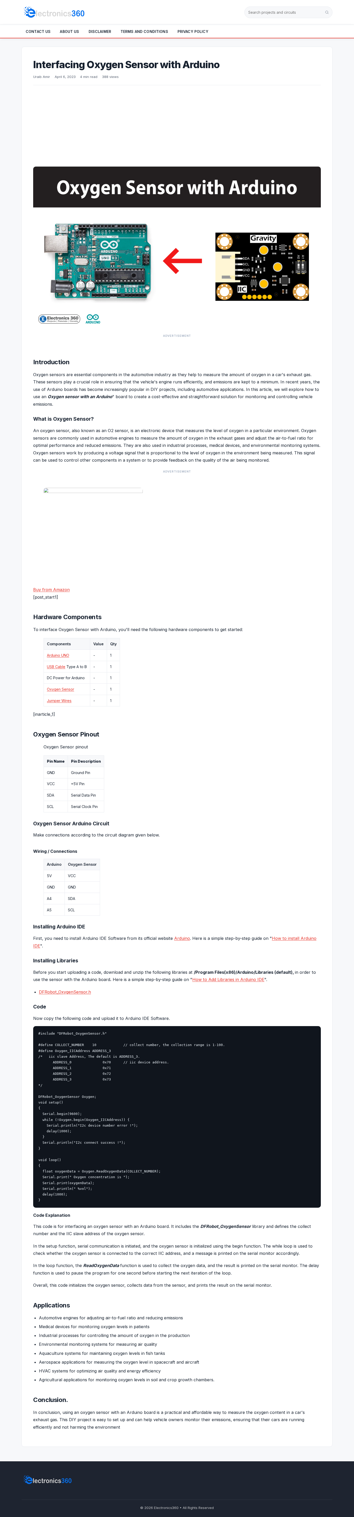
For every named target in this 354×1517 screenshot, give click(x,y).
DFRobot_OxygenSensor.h (65, 991)
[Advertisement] (177, 124)
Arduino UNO (58, 655)
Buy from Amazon (51, 589)
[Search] (326, 12)
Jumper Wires (59, 700)
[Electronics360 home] (54, 12)
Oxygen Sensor (60, 689)
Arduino (182, 938)
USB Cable (56, 666)
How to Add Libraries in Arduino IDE (228, 979)
